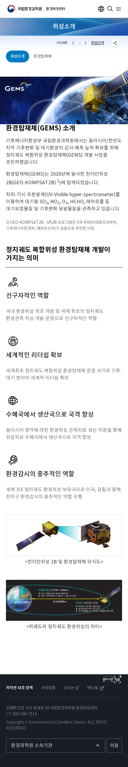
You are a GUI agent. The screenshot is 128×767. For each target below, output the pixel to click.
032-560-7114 (25, 714)
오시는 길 (71, 688)
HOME (62, 43)
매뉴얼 (93, 688)
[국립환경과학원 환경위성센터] (36, 9)
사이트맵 (48, 688)
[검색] (110, 8)
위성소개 (97, 43)
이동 (114, 745)
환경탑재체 (42, 56)
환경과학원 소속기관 (31, 745)
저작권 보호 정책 (19, 688)
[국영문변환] (101, 8)
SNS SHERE (115, 43)
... (80, 43)
